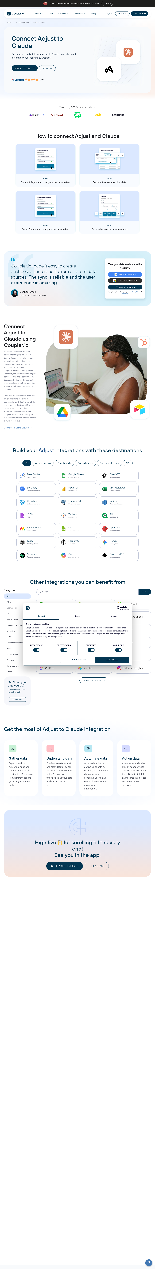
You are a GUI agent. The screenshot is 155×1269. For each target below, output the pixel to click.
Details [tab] (78, 616)
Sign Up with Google (127, 274)
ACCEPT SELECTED (77, 660)
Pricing (93, 13)
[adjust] (109, 69)
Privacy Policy (135, 292)
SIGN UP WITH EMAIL (127, 287)
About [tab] (113, 616)
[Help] (148, 1262)
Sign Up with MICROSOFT (127, 281)
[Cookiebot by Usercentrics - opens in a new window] (118, 608)
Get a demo (122, 13)
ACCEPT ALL (112, 660)
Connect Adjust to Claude (16, 427)
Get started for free (25, 68)
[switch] (63, 650)
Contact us (17, 699)
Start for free (139, 13)
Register (107, 3)
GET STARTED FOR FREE (64, 866)
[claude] (128, 52)
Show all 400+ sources (93, 680)
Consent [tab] (41, 616)
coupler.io (15, 13)
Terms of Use (125, 293)
